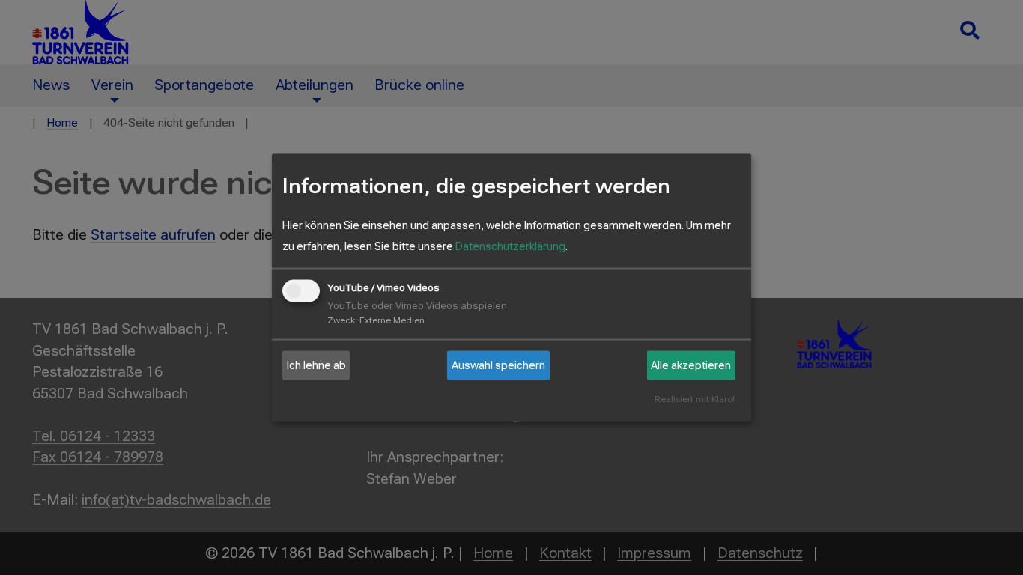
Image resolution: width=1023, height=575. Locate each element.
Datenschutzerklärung (510, 246)
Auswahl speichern (498, 365)
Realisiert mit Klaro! (695, 399)
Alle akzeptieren (691, 365)
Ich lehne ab (316, 365)
